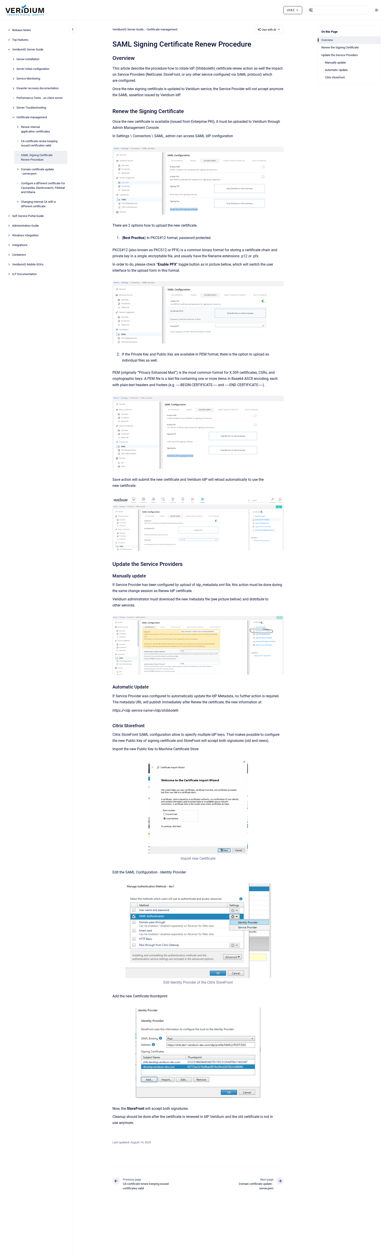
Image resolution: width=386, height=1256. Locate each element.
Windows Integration (25, 235)
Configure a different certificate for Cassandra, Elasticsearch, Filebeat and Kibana (43, 188)
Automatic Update (336, 70)
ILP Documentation (24, 274)
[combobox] (337, 10)
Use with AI (269, 29)
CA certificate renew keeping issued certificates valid (39, 143)
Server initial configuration (32, 69)
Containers (19, 254)
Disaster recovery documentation (37, 88)
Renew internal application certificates (35, 129)
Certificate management (31, 117)
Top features (20, 39)
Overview (327, 40)
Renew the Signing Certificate (340, 47)
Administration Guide (25, 225)
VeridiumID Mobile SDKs (27, 264)
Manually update (335, 62)
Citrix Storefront (335, 77)
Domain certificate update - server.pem (37, 171)
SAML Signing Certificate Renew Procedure (37, 157)
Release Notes (21, 30)
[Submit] (311, 10)
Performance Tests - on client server (39, 98)
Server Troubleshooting (31, 107)
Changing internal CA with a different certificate (38, 204)
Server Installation (27, 59)
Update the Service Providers (339, 55)
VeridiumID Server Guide (27, 49)
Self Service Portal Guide (28, 215)
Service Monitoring (28, 78)
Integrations (19, 244)
